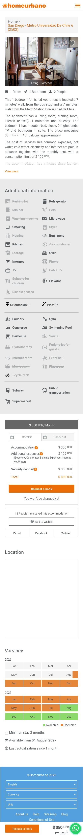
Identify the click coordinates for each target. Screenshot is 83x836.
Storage (18, 253)
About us (22, 814)
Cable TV (55, 270)
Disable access (23, 292)
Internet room (22, 358)
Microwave (57, 218)
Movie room (21, 366)
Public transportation (59, 390)
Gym (52, 319)
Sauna (53, 336)
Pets (52, 210)
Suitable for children (20, 280)
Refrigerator (58, 201)
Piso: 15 (52, 305)
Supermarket (21, 401)
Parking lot (20, 201)
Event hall (56, 358)
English (12, 784)
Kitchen (17, 244)
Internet (18, 261)
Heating (18, 235)
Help (36, 814)
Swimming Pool (60, 327)
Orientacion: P (20, 305)
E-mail (17, 533)
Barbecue (19, 336)
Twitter (65, 533)
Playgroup (56, 366)
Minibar (17, 210)
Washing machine (25, 218)
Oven (53, 253)
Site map (50, 814)
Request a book (22, 829)
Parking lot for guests (59, 346)
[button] (36, 447)
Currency (13, 794)
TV (14, 270)
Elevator (55, 281)
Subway (18, 390)
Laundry (18, 319)
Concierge (19, 327)
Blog (64, 814)
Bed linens (56, 235)
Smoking (18, 227)
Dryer (53, 227)
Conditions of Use (41, 819)
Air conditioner (60, 244)
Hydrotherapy (22, 347)
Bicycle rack (20, 375)
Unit (10, 804)
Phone (53, 261)
